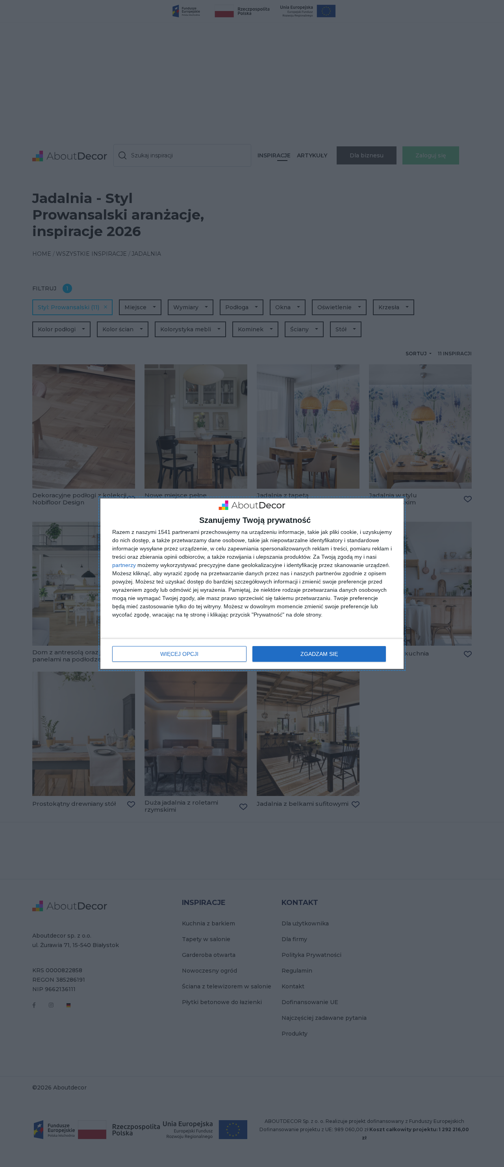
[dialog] (252, 584)
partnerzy (124, 565)
